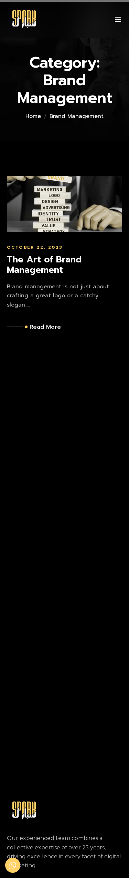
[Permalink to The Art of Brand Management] (64, 204)
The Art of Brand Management (44, 265)
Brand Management (77, 116)
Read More (45, 327)
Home (33, 116)
